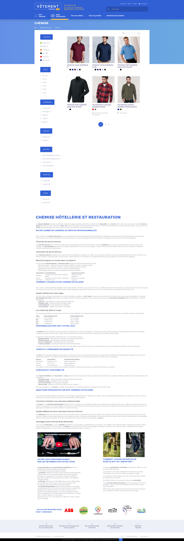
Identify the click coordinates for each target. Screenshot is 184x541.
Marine (46, 60)
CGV (121, 536)
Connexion (143, 3)
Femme (46, 199)
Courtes (46, 180)
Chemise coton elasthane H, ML (102, 66)
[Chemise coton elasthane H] (78, 49)
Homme (46, 202)
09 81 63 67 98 (70, 5)
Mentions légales (132, 536)
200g (45, 118)
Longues (46, 184)
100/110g (47, 108)
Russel (46, 140)
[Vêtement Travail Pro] (48, 6)
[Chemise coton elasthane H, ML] (103, 49)
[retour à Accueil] (35, 28)
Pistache (46, 43)
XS (44, 82)
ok (120, 539)
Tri (123, 33)
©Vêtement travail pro (43, 536)
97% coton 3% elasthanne (51, 159)
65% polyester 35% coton (51, 155)
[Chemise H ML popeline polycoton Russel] (78, 89)
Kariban (46, 137)
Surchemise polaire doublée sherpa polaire (127, 106)
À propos (123, 3)
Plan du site (144, 536)
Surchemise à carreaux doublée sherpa (101, 106)
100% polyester (48, 165)
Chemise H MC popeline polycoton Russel (127, 66)
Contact (134, 3)
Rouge (46, 56)
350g (45, 122)
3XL (45, 75)
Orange (46, 50)
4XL (45, 79)
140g (45, 115)
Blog (129, 3)
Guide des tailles (58, 536)
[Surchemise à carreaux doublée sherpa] (103, 89)
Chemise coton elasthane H (77, 66)
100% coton (47, 162)
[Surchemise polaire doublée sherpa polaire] (129, 89)
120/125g (46, 111)
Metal (45, 46)
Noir (45, 53)
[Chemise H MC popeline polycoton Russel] (129, 49)
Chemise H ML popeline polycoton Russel (77, 106)
